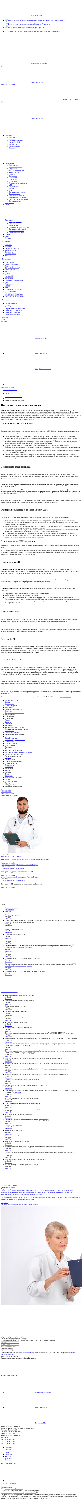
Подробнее (9, 947)
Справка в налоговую (16, 232)
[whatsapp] (20, 384)
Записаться (8, 863)
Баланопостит (9, 704)
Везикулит (8, 711)
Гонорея (7, 720)
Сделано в (29, 1493)
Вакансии (12, 148)
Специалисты (5, 317)
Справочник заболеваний (17, 229)
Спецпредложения (15, 222)
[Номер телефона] (58, 118)
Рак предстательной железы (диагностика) (19, 752)
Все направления (14, 201)
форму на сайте (65, 697)
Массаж (11, 188)
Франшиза (8, 1458)
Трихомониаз (9, 765)
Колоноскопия (14, 172)
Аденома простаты (11, 700)
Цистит (7, 779)
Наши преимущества (16, 141)
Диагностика (9, 910)
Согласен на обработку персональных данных (18, 1351)
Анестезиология (14, 194)
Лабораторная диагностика (18, 197)
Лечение (8, 911)
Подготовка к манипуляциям (19, 227)
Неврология (13, 181)
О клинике (12, 137)
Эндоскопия (13, 169)
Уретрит (7, 770)
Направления (9, 1451)
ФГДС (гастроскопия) (16, 170)
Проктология (13, 165)
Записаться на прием (8, 387)
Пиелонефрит (9, 741)
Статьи (11, 223)
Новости (12, 139)
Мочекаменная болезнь (13, 732)
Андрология (13, 176)
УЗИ (10, 185)
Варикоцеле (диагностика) (14, 709)
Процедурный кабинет (16, 195)
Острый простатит (11, 738)
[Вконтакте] (20, 1480)
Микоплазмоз (9, 731)
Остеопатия (13, 179)
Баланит (7, 702)
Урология (12, 174)
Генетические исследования (18, 199)
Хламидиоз (8, 776)
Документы (13, 144)
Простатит (8, 747)
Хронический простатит (13, 777)
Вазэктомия (9, 707)
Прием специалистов (12, 908)
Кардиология (13, 186)
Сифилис (8, 758)
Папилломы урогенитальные (15, 740)
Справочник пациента (16, 231)
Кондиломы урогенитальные (14, 727)
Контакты (4, 321)
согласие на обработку (27, 1352)
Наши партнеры (14, 146)
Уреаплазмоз (9, 767)
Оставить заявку (7, 1348)
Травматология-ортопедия (18, 183)
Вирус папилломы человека (14, 713)
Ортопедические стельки (17, 192)
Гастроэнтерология (15, 167)
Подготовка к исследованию (22, 947)
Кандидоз (8, 722)
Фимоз (7, 774)
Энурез (7, 783)
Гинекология (13, 177)
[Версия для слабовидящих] (2, 67)
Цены (3, 319)
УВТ (10, 190)
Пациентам (8, 1449)
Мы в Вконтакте (10, 1484)
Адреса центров (36, 15)
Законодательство (15, 142)
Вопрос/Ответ (13, 225)
